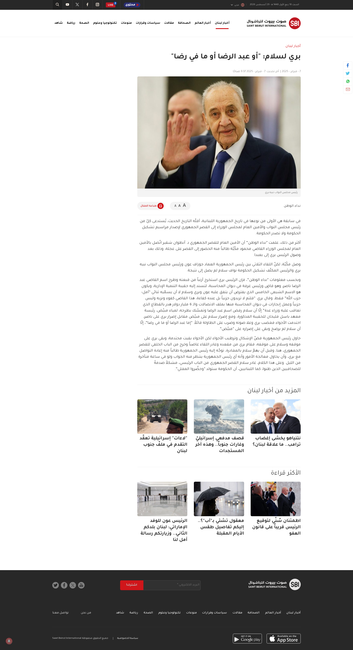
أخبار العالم (203, 23)
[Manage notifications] (9, 641)
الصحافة (184, 23)
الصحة (84, 23)
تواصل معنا (60, 613)
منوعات (126, 23)
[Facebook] (347, 65)
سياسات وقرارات (148, 23)
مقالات (169, 23)
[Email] (347, 89)
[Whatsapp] (347, 81)
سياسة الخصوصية (127, 638)
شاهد (58, 23)
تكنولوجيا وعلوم (105, 23)
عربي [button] (237, 5)
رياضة (71, 23)
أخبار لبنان (222, 23)
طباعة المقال (149, 206)
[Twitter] (347, 73)
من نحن (86, 613)
